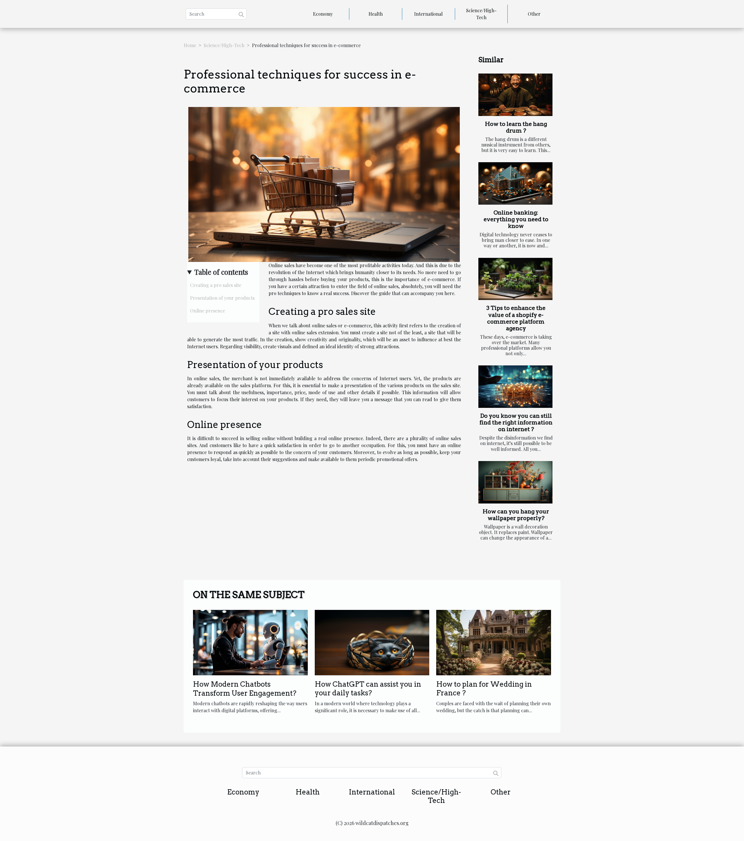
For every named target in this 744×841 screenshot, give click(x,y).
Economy (323, 14)
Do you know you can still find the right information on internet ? (516, 423)
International (428, 14)
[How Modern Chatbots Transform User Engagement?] (250, 642)
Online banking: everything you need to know (516, 219)
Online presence (207, 311)
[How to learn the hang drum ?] (515, 95)
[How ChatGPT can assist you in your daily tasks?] (372, 642)
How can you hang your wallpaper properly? (516, 515)
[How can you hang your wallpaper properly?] (515, 482)
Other (534, 14)
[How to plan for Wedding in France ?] (493, 642)
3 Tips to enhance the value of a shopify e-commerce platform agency (516, 318)
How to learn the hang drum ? (516, 127)
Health (376, 14)
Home (190, 45)
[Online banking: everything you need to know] (515, 183)
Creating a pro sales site (215, 285)
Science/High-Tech (481, 13)
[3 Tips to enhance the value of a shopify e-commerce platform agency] (515, 279)
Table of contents (221, 271)
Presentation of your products (222, 298)
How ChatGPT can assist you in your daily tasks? (368, 688)
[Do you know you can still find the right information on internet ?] (515, 386)
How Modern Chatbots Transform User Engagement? (244, 688)
